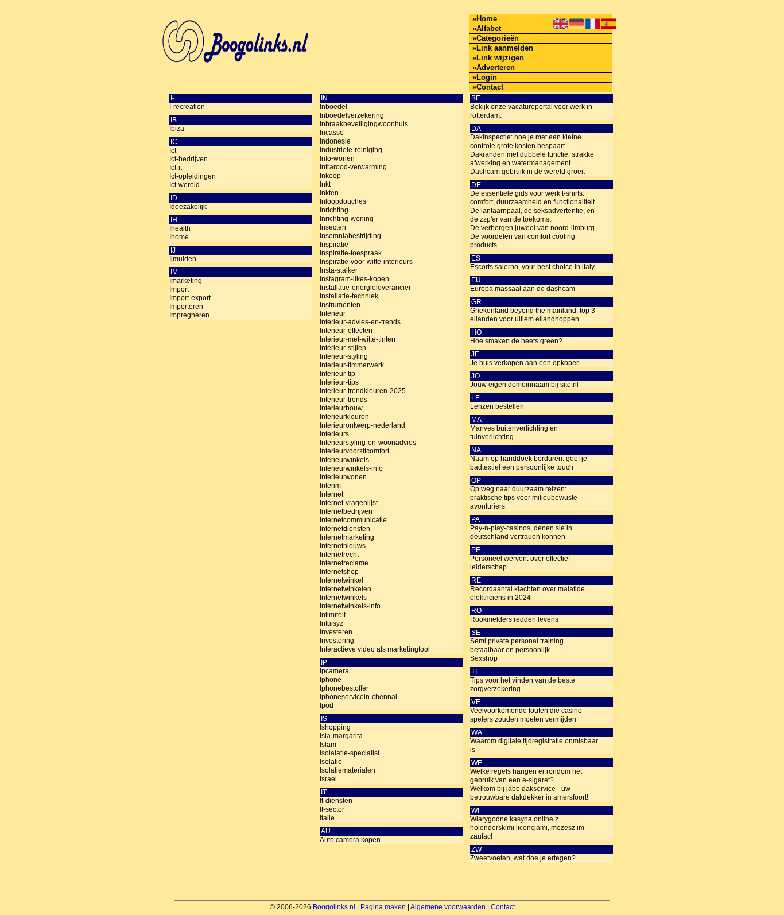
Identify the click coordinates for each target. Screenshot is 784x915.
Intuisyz (331, 623)
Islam (328, 744)
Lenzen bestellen (497, 406)
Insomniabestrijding (350, 236)
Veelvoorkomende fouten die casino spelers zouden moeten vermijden (526, 715)
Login (486, 77)
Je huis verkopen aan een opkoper (524, 363)
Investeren (336, 632)
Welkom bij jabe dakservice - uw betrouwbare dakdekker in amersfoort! (529, 793)
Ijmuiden (182, 259)
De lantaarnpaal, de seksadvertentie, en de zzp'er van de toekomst (532, 215)
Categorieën (497, 38)
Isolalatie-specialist (349, 753)
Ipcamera (334, 671)
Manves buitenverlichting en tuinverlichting (514, 432)
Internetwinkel (341, 580)
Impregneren (189, 315)
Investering (337, 641)
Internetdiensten (345, 529)
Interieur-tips (339, 382)
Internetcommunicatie (353, 520)
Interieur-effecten (346, 331)
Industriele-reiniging (351, 150)
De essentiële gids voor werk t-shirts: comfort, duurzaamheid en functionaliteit (532, 197)
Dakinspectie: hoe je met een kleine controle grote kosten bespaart (525, 141)
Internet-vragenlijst (349, 503)
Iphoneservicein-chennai (358, 697)
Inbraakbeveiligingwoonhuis (364, 124)
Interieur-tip (337, 374)
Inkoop (330, 176)
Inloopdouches (343, 201)
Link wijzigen (500, 57)
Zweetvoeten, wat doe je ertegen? (523, 858)
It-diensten (336, 801)
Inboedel (333, 107)
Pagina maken (383, 907)
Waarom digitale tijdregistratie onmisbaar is (534, 745)
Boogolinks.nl (334, 907)
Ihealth (180, 228)
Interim (330, 486)
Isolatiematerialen (347, 770)
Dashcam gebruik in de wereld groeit (527, 172)
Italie (327, 818)
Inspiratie (334, 245)
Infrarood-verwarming (353, 167)
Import (179, 289)
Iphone (330, 680)
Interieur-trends (343, 400)
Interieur (333, 313)
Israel (328, 779)
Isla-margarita (341, 736)
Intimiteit (333, 615)
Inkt (325, 184)
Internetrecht (339, 554)
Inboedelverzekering (352, 115)
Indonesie (335, 141)
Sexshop (484, 658)
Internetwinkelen (345, 589)
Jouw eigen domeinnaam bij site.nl (524, 385)
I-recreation (187, 107)
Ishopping (335, 727)
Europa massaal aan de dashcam (522, 289)
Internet (331, 494)
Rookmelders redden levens (514, 619)
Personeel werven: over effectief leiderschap (520, 563)
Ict (172, 150)
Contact (489, 87)
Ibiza (176, 129)
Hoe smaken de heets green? (516, 341)
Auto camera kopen (350, 840)
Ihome (179, 237)
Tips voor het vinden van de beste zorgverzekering (522, 684)
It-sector (332, 809)
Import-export (190, 298)
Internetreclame (344, 563)
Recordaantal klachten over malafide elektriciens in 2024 (527, 593)
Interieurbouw (341, 408)
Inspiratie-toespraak (351, 253)
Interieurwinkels (344, 460)
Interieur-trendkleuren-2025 (363, 391)
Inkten (329, 193)
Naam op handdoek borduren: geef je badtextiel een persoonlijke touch (528, 463)
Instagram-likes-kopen (354, 279)
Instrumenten (340, 305)
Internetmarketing (347, 537)
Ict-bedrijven (188, 159)
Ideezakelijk (188, 207)
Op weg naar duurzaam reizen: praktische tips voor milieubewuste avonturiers (523, 497)
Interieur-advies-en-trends (360, 322)
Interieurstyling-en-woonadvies (368, 443)
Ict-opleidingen (192, 176)
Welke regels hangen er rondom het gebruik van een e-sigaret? (526, 775)
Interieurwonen (343, 477)
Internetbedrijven (346, 511)
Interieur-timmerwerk (352, 365)
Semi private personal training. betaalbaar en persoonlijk (517, 645)
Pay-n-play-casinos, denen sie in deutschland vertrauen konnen (521, 532)
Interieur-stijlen (343, 348)
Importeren (186, 307)
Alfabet (488, 28)
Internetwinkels (343, 598)
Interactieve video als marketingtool (375, 649)
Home (486, 18)
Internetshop (339, 572)
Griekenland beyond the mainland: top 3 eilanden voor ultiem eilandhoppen (532, 315)
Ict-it (175, 168)
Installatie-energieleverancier (365, 288)
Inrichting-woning (347, 219)
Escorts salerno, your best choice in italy (532, 267)
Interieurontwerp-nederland (362, 425)
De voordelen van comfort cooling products (522, 240)
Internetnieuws (343, 546)
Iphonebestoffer (344, 688)
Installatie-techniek (349, 296)
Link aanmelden (504, 48)
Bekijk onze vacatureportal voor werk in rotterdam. (531, 111)
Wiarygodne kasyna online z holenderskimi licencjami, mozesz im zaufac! (527, 827)
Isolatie (331, 762)
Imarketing (185, 281)
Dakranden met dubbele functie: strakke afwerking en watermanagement (532, 158)
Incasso (332, 133)
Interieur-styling (344, 356)
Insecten (333, 227)
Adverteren (495, 67)
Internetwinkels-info (350, 606)
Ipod (326, 705)
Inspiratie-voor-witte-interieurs (366, 262)
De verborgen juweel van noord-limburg (532, 228)
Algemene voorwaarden (448, 907)
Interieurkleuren (344, 417)
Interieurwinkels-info (351, 468)
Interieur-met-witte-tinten (357, 339)
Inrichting (334, 210)
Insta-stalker (339, 270)
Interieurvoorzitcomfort (354, 451)
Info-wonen (337, 158)
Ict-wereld (184, 185)
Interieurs (334, 434)
